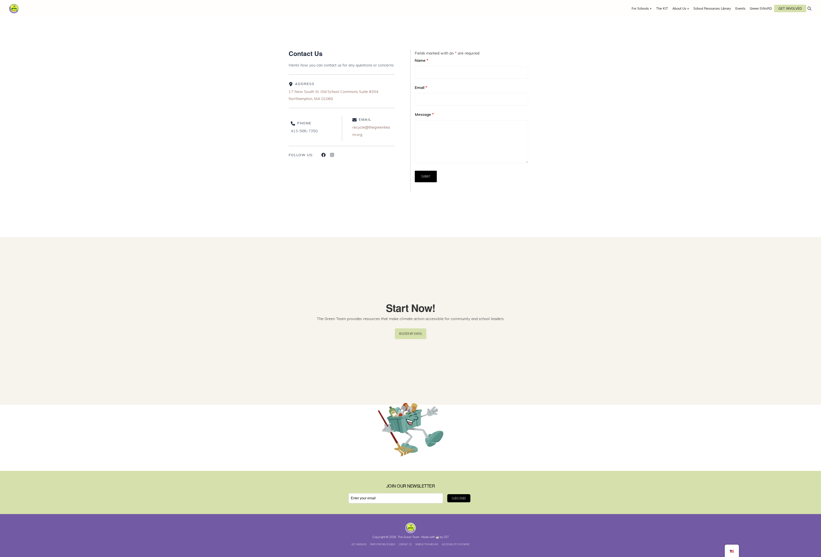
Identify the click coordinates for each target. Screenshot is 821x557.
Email (421, 87)
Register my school (410, 334)
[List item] (323, 155)
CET (446, 537)
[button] (809, 8)
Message (424, 114)
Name (421, 60)
